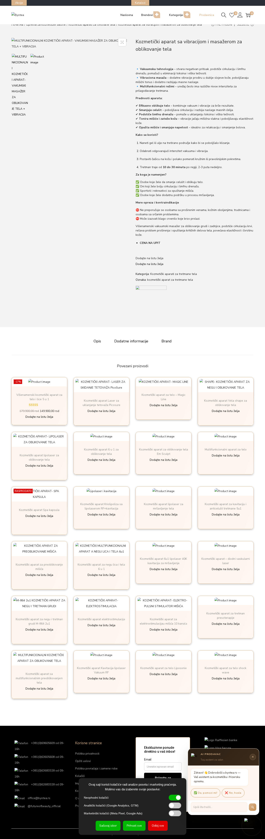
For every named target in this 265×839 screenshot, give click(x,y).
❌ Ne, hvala (233, 792)
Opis (97, 341)
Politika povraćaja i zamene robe (96, 768)
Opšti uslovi (83, 761)
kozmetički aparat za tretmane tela (170, 280)
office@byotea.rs (38, 798)
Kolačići (80, 776)
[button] (149, 258)
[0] (231, 15)
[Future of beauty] (151, 301)
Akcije (19, 3)
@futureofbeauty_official (44, 806)
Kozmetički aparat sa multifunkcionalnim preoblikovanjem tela (39, 678)
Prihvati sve (134, 826)
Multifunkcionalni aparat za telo (226, 449)
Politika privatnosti (87, 754)
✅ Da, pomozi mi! (205, 792)
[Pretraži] (252, 807)
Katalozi (140, 3)
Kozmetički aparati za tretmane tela (173, 274)
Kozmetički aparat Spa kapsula (39, 510)
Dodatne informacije (131, 341)
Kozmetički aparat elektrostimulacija (101, 619)
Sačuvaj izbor (108, 826)
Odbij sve (158, 826)
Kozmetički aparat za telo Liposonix (163, 668)
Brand (166, 341)
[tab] (97, 341)
